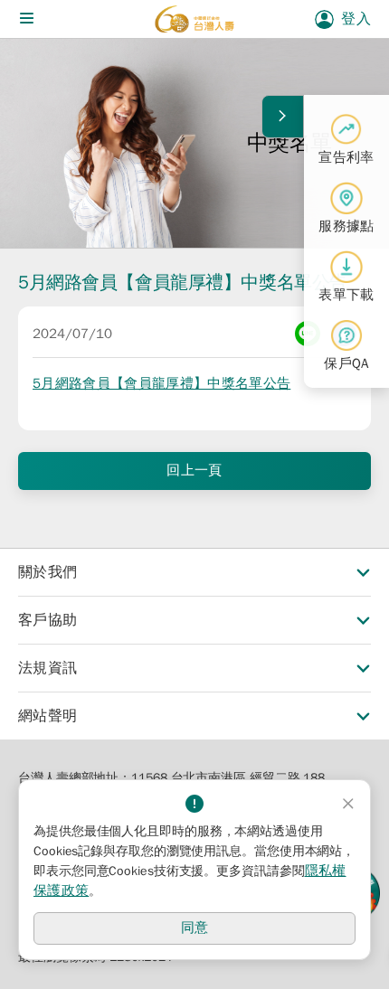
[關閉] (348, 803)
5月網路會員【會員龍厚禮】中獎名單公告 (161, 383)
